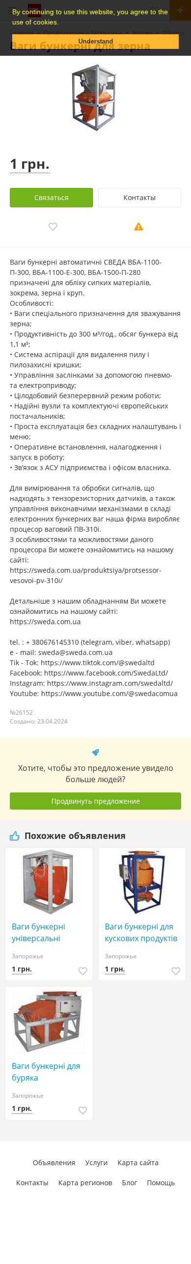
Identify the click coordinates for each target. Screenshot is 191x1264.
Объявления (54, 1162)
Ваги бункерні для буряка (46, 1072)
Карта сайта (138, 1162)
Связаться (51, 197)
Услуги (96, 1162)
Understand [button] (95, 41)
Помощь (161, 1182)
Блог (129, 1182)
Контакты (139, 197)
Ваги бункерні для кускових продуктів (141, 932)
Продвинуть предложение (95, 801)
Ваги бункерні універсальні (38, 932)
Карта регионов (85, 1182)
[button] (62, 23)
